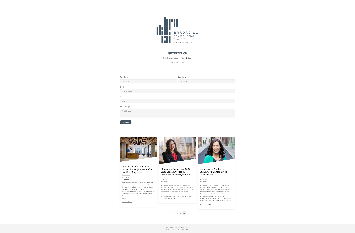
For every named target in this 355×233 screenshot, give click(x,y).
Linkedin (189, 58)
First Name (124, 77)
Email (122, 87)
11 (180, 213)
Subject (123, 97)
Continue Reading (127, 202)
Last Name (182, 77)
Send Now (126, 122)
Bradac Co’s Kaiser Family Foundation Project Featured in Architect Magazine (137, 169)
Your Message (125, 107)
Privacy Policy (185, 230)
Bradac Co (126, 179)
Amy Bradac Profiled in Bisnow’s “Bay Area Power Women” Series (213, 172)
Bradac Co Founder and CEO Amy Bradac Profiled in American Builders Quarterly (175, 172)
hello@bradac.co (173, 58)
